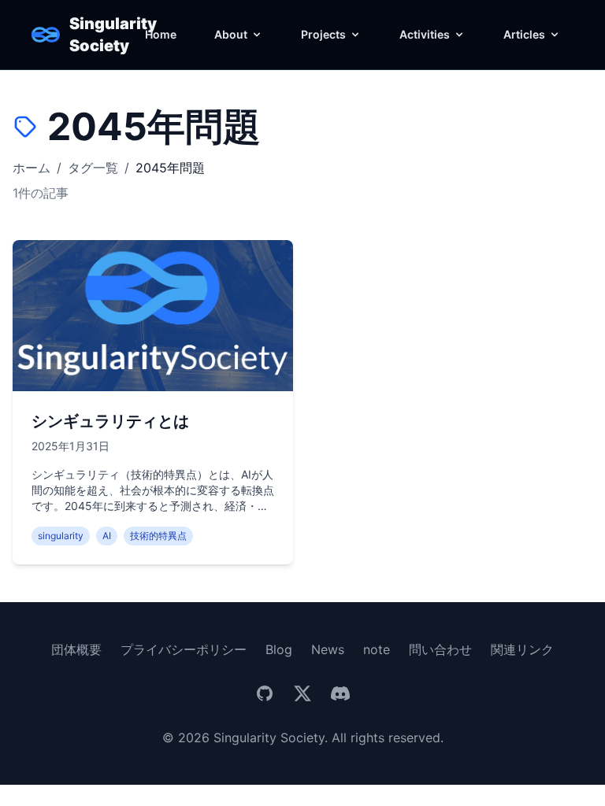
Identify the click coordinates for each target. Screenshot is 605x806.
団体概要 (76, 649)
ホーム (31, 168)
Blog (278, 649)
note (376, 649)
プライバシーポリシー (184, 649)
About (230, 34)
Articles (524, 34)
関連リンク (522, 649)
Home (160, 34)
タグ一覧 (93, 168)
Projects (323, 34)
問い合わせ (440, 649)
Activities (424, 34)
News (327, 649)
